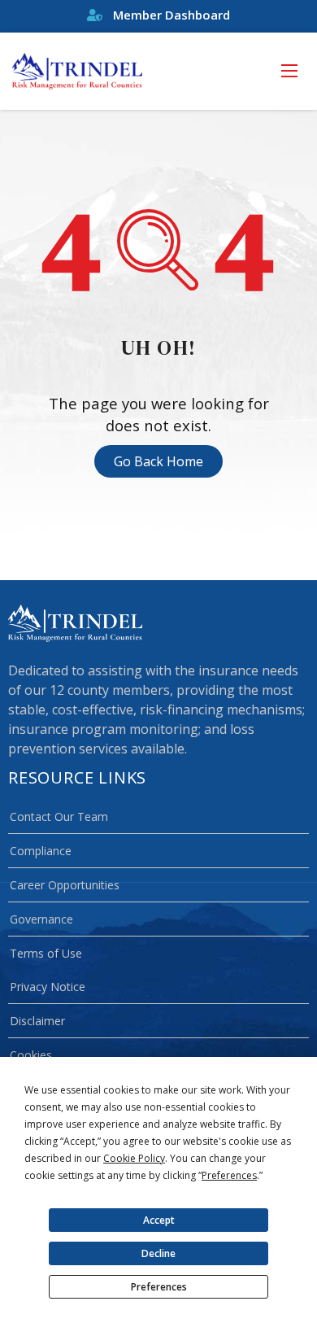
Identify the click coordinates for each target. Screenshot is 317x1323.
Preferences (159, 1287)
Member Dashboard (170, 15)
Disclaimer (37, 1020)
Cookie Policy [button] (134, 1158)
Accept (159, 1220)
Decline (158, 1253)
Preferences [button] (229, 1175)
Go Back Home (158, 461)
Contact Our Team (59, 816)
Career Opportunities (64, 885)
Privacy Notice (47, 986)
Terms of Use (46, 953)
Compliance (41, 850)
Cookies (31, 1055)
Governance (41, 919)
